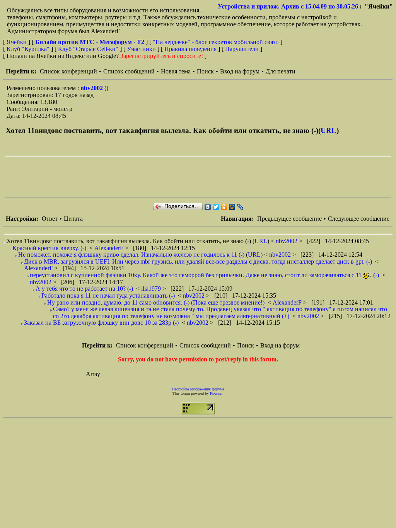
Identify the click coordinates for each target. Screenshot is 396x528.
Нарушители (242, 49)
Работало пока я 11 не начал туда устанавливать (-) (108, 295)
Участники (141, 49)
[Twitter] (216, 207)
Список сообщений (129, 71)
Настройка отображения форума (198, 389)
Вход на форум (239, 71)
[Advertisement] (145, 177)
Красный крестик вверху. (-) (49, 248)
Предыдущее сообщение (289, 218)
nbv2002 (92, 88)
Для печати (280, 71)
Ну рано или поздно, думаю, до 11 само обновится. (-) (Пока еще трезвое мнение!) (156, 302)
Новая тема (176, 71)
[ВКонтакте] (208, 207)
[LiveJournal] (240, 207)
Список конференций (68, 71)
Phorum (216, 393)
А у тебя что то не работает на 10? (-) (84, 288)
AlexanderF (109, 248)
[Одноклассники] (224, 207)
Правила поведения (190, 49)
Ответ (50, 218)
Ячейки (17, 42)
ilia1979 (151, 288)
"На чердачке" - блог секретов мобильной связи (216, 42)
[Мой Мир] (232, 207)
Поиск (205, 71)
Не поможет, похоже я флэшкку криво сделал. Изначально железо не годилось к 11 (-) (131, 254)
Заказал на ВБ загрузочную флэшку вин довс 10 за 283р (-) (101, 322)
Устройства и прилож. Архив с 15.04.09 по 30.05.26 (288, 6)
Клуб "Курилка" (28, 49)
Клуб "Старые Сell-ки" (88, 49)
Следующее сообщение (358, 218)
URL (328, 130)
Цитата (73, 218)
